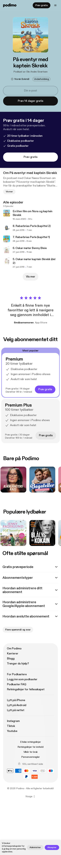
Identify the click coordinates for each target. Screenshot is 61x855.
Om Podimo (14, 648)
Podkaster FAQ (16, 684)
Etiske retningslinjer (30, 742)
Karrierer (12, 653)
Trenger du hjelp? (18, 663)
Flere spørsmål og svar (17, 629)
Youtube (12, 731)
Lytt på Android (16, 705)
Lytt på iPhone (16, 700)
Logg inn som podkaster (22, 679)
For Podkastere (17, 674)
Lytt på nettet (15, 710)
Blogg (11, 658)
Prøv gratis (41, 5)
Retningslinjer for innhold (30, 747)
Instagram (13, 721)
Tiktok (11, 726)
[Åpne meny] (55, 5)
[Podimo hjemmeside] (9, 5)
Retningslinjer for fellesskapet (25, 689)
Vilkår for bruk (30, 752)
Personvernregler (30, 757)
